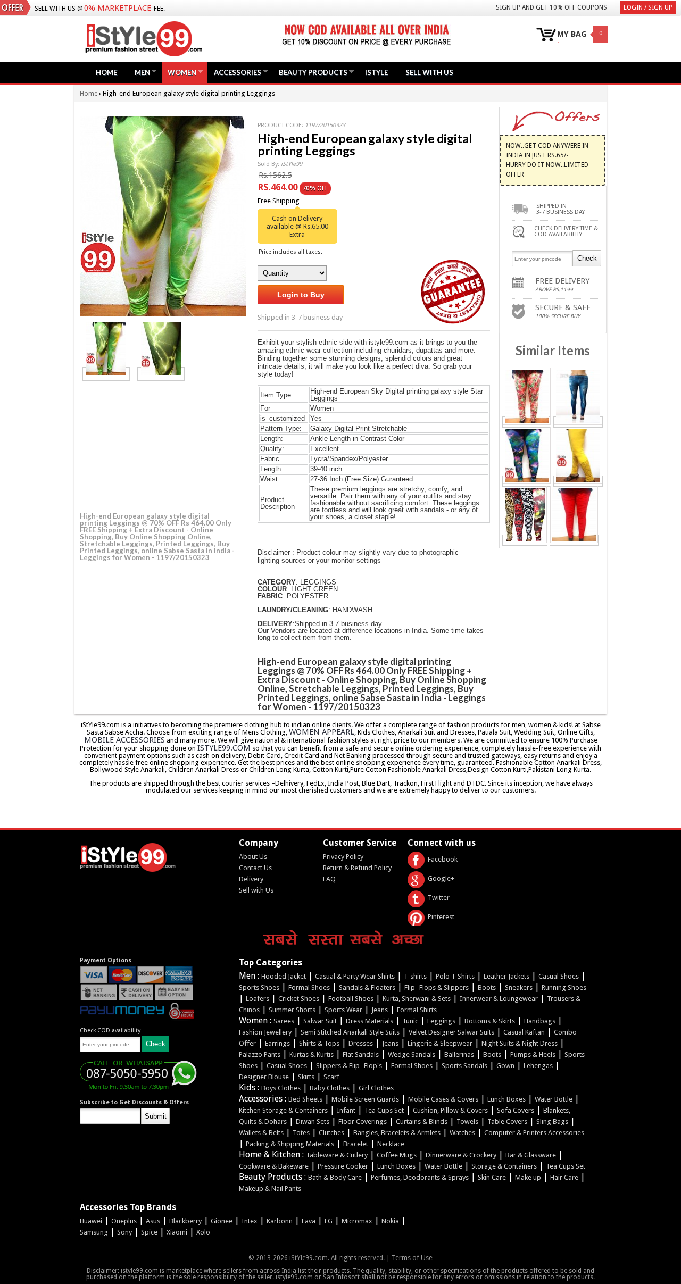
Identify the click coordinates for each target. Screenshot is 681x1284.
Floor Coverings (362, 1121)
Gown (505, 1066)
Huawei (91, 1221)
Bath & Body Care (335, 1177)
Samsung (94, 1232)
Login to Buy (301, 294)
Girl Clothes (376, 1088)
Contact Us (255, 868)
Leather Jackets (506, 976)
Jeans (379, 1010)
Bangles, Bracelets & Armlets (397, 1133)
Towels (467, 1121)
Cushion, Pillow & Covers (450, 1110)
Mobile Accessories (124, 740)
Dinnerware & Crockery (461, 1155)
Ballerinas (459, 1054)
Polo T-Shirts (455, 976)
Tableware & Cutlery (337, 1155)
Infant (346, 1110)
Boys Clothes (281, 1088)
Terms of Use (412, 1258)
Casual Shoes (558, 976)
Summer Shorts (292, 1010)
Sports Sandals (464, 1066)
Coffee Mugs (397, 1155)
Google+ (441, 878)
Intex (250, 1221)
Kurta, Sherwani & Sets (417, 999)
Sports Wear (343, 1010)
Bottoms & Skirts (489, 1021)
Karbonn (280, 1221)
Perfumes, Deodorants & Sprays (420, 1177)
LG (329, 1221)
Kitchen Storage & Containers (283, 1110)
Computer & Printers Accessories (534, 1133)
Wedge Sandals (411, 1054)
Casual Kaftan (524, 1032)
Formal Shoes (309, 987)
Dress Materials (369, 1021)
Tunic (410, 1021)
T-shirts (415, 976)
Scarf (331, 1077)
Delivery (251, 879)
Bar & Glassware (530, 1155)
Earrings (277, 1043)
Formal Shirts (417, 1010)
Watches (462, 1133)
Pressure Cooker (343, 1166)
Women (179, 72)
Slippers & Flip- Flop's (349, 1066)
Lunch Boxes (506, 1099)
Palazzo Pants (259, 1054)
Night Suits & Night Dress (519, 1043)
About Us (253, 857)
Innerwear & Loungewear (499, 999)
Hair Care (564, 1177)
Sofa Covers (515, 1110)
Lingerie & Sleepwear (440, 1043)
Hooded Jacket (283, 976)
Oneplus (124, 1221)
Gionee (221, 1221)
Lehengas (538, 1066)
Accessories (235, 72)
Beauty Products (310, 72)
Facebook (443, 859)
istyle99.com (224, 748)
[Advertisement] (159, 444)
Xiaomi (177, 1232)
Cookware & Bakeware (274, 1166)
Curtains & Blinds (421, 1121)
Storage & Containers (504, 1166)
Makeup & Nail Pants (270, 1189)
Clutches (331, 1133)
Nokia (390, 1221)
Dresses (360, 1043)
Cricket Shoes (298, 999)
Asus (153, 1221)
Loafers (257, 999)
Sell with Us (256, 890)
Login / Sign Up (648, 7)
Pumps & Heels (532, 1054)
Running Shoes (564, 987)
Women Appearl (321, 732)
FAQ (329, 879)
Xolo (203, 1232)
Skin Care (492, 1177)
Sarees (283, 1021)
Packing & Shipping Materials (290, 1144)
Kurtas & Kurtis (311, 1054)
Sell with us (429, 72)
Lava (308, 1221)
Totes (301, 1133)
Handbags (539, 1021)
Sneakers (519, 987)
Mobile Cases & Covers (443, 1099)
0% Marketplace (117, 8)
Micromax (357, 1221)
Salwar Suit (320, 1021)
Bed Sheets (305, 1099)
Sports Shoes (259, 987)
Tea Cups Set (384, 1110)
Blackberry (185, 1221)
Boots (487, 987)
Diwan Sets (312, 1121)
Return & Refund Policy (357, 868)
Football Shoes (350, 999)
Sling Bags (552, 1121)
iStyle (376, 72)
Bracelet (355, 1144)
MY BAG (572, 34)
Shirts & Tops (319, 1043)
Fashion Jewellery (265, 1032)
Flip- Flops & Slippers (436, 987)
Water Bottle (553, 1099)
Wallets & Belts (261, 1133)
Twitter (439, 898)
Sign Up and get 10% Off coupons (551, 7)
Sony (124, 1232)
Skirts (306, 1077)
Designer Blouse (264, 1077)
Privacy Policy (343, 857)
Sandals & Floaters (367, 987)
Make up (528, 1177)
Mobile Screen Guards (365, 1099)
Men (139, 72)
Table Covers (507, 1121)
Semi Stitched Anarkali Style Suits (350, 1032)
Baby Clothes (330, 1088)
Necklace (390, 1144)
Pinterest (441, 917)
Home (106, 72)
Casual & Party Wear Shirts (355, 976)
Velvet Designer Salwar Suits (451, 1032)
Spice (149, 1232)
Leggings (441, 1021)
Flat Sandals (361, 1054)
